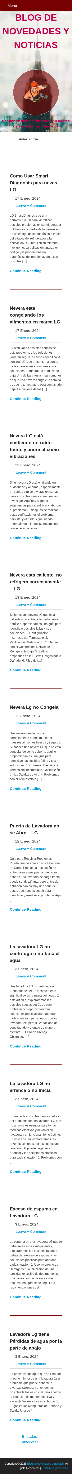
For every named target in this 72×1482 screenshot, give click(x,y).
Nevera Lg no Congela (34, 707)
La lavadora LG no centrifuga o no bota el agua (35, 953)
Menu (12, 6)
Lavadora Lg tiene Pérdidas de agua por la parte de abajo (36, 1341)
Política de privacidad (55, 1468)
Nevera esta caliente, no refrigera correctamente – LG (36, 581)
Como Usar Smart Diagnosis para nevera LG (34, 182)
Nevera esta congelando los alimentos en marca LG (35, 315)
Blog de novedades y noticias (35, 31)
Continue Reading (26, 271)
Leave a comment (31, 206)
